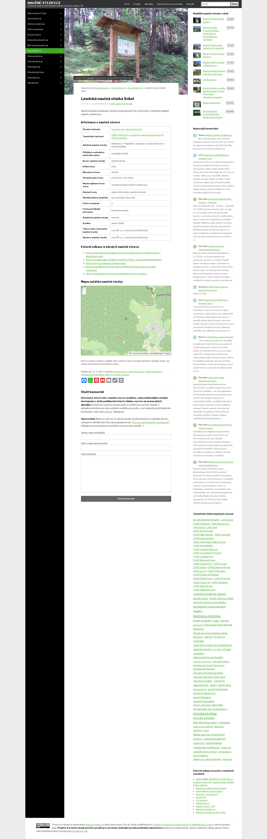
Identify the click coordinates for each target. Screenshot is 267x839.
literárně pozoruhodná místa (210, 633)
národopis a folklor (202, 681)
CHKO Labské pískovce (205, 549)
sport (206, 730)
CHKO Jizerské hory (203, 538)
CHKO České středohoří (206, 574)
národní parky (221, 661)
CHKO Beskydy (201, 523)
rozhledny (224, 722)
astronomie (227, 520)
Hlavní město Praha (37, 13)
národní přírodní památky (208, 673)
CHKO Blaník (199, 527)
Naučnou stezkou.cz (205, 809)
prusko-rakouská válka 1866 (208, 705)
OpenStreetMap (140, 353)
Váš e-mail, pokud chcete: (94, 443)
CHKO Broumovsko (203, 531)
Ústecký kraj (33, 77)
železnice (227, 759)
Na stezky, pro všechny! (207, 794)
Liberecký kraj (34, 51)
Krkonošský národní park (218, 624)
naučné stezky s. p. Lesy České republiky (212, 651)
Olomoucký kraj (35, 56)
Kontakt (190, 4)
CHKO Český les (222, 578)
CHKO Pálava (200, 567)
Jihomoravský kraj (36, 24)
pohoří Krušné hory (204, 693)
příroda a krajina (119, 138)
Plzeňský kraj (34, 67)
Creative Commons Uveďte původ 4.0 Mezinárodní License (183, 824)
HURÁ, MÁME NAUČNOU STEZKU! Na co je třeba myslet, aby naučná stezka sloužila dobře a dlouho (213, 782)
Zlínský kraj (33, 83)
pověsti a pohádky (204, 701)
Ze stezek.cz (202, 800)
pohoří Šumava (202, 697)
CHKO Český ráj (201, 582)
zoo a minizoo (200, 755)
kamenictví (198, 625)
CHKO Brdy (211, 527)
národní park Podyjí (202, 661)
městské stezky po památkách (212, 645)
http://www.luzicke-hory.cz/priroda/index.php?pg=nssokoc (116, 273)
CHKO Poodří (220, 564)
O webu (137, 4)
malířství (208, 636)
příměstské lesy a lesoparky (210, 709)
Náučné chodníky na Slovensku (211, 812)
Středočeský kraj (36, 72)
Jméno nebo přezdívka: (93, 432)
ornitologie (219, 680)
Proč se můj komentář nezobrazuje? (151, 422)
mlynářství (219, 636)
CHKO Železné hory (203, 586)
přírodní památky (204, 718)
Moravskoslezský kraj (38, 45)
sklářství (197, 730)
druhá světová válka (221, 598)
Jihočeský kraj (34, 18)
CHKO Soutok (199, 571)
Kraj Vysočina (34, 34)
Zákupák (90, 78)
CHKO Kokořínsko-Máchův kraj (209, 542)
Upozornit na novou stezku (170, 4)
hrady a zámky (202, 620)
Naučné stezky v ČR (205, 806)
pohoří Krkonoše (218, 689)
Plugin (166, 353)
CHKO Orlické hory (202, 564)
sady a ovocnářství (203, 726)
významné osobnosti (206, 747)
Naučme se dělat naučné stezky (211, 788)
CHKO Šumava (219, 582)
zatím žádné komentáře (121, 103)
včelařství (226, 747)
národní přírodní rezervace (209, 677)
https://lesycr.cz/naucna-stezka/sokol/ (106, 263)
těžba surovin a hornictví (209, 734)
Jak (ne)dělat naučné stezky (209, 791)
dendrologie (200, 598)
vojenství (198, 743)
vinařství (197, 738)
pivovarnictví (199, 689)
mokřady (198, 641)
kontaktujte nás (79, 831)
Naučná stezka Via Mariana (219, 135)
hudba (216, 620)
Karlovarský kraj (35, 29)
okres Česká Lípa (134, 129)
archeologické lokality (206, 519)
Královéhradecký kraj (38, 40)
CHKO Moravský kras (204, 560)
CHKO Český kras (202, 578)
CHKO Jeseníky (222, 534)
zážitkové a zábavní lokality (207, 759)
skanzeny (219, 726)
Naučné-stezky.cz (55, 4)
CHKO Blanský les (220, 524)
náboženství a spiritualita (208, 657)
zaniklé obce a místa (205, 751)
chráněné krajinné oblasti (142, 135)
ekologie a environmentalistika (209, 602)
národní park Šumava (204, 668)
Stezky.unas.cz (203, 803)
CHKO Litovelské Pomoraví (207, 553)
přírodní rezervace (205, 722)
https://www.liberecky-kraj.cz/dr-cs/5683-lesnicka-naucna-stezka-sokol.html (121, 268)
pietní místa (224, 685)
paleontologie (201, 685)
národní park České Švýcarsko (209, 665)
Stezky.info (201, 797)
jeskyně (224, 620)
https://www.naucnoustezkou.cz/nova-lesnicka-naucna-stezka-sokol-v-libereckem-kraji (123, 254)
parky (213, 685)
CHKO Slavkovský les (219, 567)
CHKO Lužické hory (120, 135)
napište (108, 411)
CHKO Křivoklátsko (203, 545)
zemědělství (224, 751)
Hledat (234, 4)
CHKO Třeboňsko (217, 571)
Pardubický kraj (35, 61)
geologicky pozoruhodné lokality (209, 609)
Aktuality (149, 4)
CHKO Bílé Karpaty (203, 534)
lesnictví (159, 135)
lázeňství (198, 636)
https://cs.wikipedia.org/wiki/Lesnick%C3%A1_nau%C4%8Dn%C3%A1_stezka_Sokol (124, 259)
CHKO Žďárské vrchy (204, 589)
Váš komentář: (88, 454)
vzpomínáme (214, 743)
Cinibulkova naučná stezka (220, 337)
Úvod (126, 4)
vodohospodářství (214, 738)
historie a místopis (207, 616)
